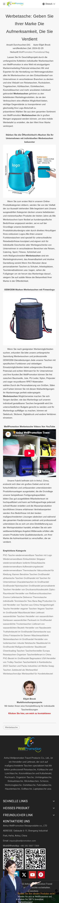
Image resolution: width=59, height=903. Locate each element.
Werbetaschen (10, 219)
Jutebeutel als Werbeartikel (25, 670)
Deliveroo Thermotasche (35, 597)
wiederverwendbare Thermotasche (19, 570)
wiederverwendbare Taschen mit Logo (33, 555)
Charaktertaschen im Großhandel (33, 582)
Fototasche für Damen (20, 635)
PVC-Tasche (9, 555)
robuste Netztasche (26, 643)
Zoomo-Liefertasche (12, 597)
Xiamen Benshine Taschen (24, 574)
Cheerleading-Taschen (14, 651)
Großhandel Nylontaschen (15, 585)
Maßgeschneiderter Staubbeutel (30, 647)
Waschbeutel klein (26, 612)
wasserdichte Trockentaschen (17, 624)
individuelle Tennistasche (15, 601)
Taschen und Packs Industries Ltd (24, 666)
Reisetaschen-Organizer (14, 654)
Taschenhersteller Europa (37, 651)
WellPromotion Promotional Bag (34, 52)
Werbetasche (11, 727)
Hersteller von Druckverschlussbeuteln (30, 589)
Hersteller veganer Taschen (23, 608)
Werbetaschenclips (12, 673)
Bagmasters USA (38, 658)
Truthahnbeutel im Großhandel (18, 631)
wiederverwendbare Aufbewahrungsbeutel (23, 566)
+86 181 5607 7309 (29, 845)
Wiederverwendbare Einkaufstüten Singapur (24, 559)
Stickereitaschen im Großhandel (18, 639)
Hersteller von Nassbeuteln (38, 627)
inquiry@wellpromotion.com (22, 840)
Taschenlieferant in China (39, 654)
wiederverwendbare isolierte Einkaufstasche (24, 563)
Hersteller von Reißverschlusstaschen (33, 593)
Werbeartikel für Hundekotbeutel (37, 673)
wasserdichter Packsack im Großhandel (33, 620)
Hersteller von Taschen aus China (23, 605)
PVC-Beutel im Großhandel (16, 658)
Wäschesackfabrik (40, 635)
